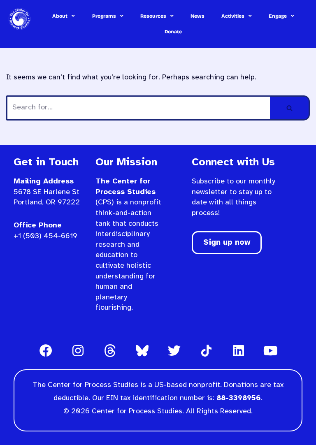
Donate (173, 32)
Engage (278, 16)
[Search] (290, 108)
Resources (153, 16)
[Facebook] (45, 351)
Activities (232, 16)
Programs (104, 16)
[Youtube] (270, 351)
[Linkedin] (238, 351)
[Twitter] (174, 351)
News (197, 16)
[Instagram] (78, 351)
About (59, 16)
